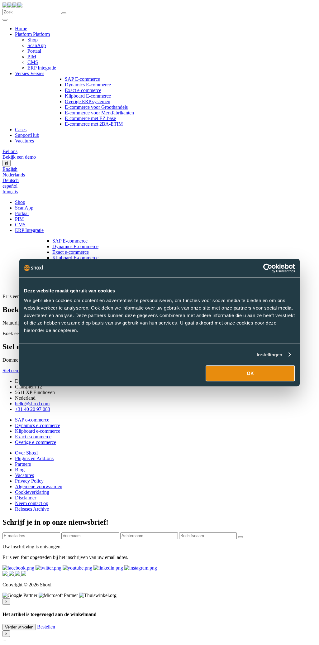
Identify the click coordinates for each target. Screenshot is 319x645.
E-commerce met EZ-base (90, 118)
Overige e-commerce (35, 442)
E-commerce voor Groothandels (96, 107)
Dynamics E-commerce (88, 84)
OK (250, 373)
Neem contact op (31, 503)
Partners (23, 464)
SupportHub (27, 135)
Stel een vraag (16, 370)
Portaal (34, 51)
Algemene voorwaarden (38, 486)
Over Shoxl (26, 452)
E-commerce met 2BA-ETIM (94, 124)
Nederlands (13, 174)
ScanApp (36, 45)
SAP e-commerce (32, 419)
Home (21, 28)
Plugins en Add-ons (34, 458)
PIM (31, 56)
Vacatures (24, 140)
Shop (32, 39)
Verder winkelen (19, 627)
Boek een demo (17, 333)
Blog (20, 469)
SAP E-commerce (82, 79)
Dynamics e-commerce (37, 425)
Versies (22, 73)
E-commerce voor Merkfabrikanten (99, 112)
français (10, 191)
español (9, 186)
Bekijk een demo (19, 157)
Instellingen (269, 354)
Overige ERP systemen (87, 101)
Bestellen (46, 626)
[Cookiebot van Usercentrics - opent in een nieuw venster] (267, 268)
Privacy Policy (29, 481)
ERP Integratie (41, 67)
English (9, 169)
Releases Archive (32, 509)
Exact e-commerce (83, 90)
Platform (24, 34)
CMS (32, 62)
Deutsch (10, 180)
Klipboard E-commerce (88, 96)
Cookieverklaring (32, 492)
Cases (20, 129)
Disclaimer (25, 497)
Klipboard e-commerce (37, 431)
